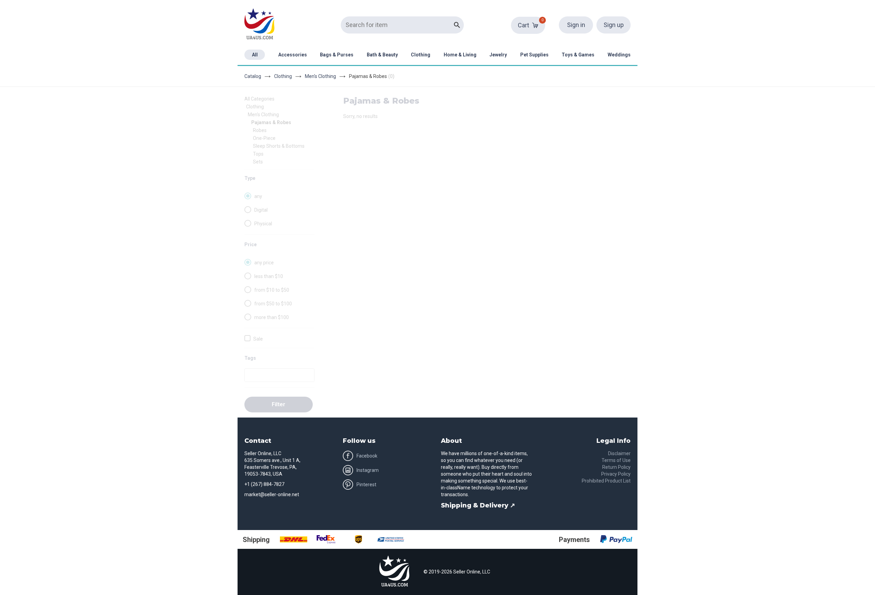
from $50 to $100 (273, 303)
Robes (260, 130)
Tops (258, 154)
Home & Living (460, 54)
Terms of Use (616, 460)
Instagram (367, 470)
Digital (261, 210)
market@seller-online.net (271, 494)
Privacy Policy (616, 474)
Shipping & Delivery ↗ (478, 505)
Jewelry (498, 54)
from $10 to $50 (271, 290)
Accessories (292, 54)
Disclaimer (619, 453)
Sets (258, 161)
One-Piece (264, 138)
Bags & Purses (336, 54)
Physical (263, 223)
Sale (258, 339)
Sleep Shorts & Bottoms (279, 146)
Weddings (619, 54)
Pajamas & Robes (271, 122)
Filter (278, 404)
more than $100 (271, 317)
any (258, 196)
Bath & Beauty (382, 54)
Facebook (366, 456)
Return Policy (616, 467)
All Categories (259, 99)
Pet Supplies (534, 54)
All (255, 54)
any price (264, 262)
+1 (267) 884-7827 (264, 484)
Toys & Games (578, 54)
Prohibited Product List (606, 481)
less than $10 (268, 276)
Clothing (420, 54)
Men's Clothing (320, 76)
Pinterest (366, 484)
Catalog (252, 76)
